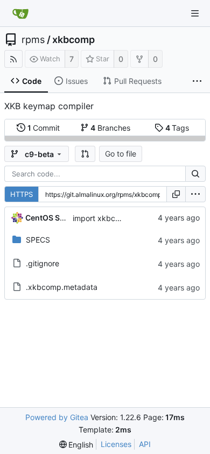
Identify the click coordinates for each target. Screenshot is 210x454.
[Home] (20, 13)
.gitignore (42, 263)
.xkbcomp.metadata (61, 287)
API (145, 444)
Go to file (120, 153)
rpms (33, 39)
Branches (110, 127)
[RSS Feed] (13, 59)
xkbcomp (73, 39)
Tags (177, 127)
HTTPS (21, 194)
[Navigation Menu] (195, 13)
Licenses (116, 444)
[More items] (197, 81)
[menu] (195, 194)
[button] (85, 154)
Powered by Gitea (56, 417)
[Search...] (195, 174)
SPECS (38, 239)
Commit (43, 127)
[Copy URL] (176, 194)
